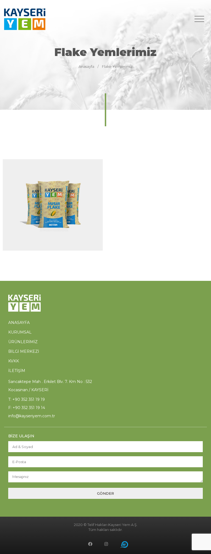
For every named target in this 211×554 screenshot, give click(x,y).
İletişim (16, 370)
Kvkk (13, 361)
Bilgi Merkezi (23, 351)
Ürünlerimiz (23, 341)
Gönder (105, 493)
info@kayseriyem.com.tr (31, 415)
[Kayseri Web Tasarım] (124, 545)
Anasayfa (86, 66)
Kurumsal (20, 332)
